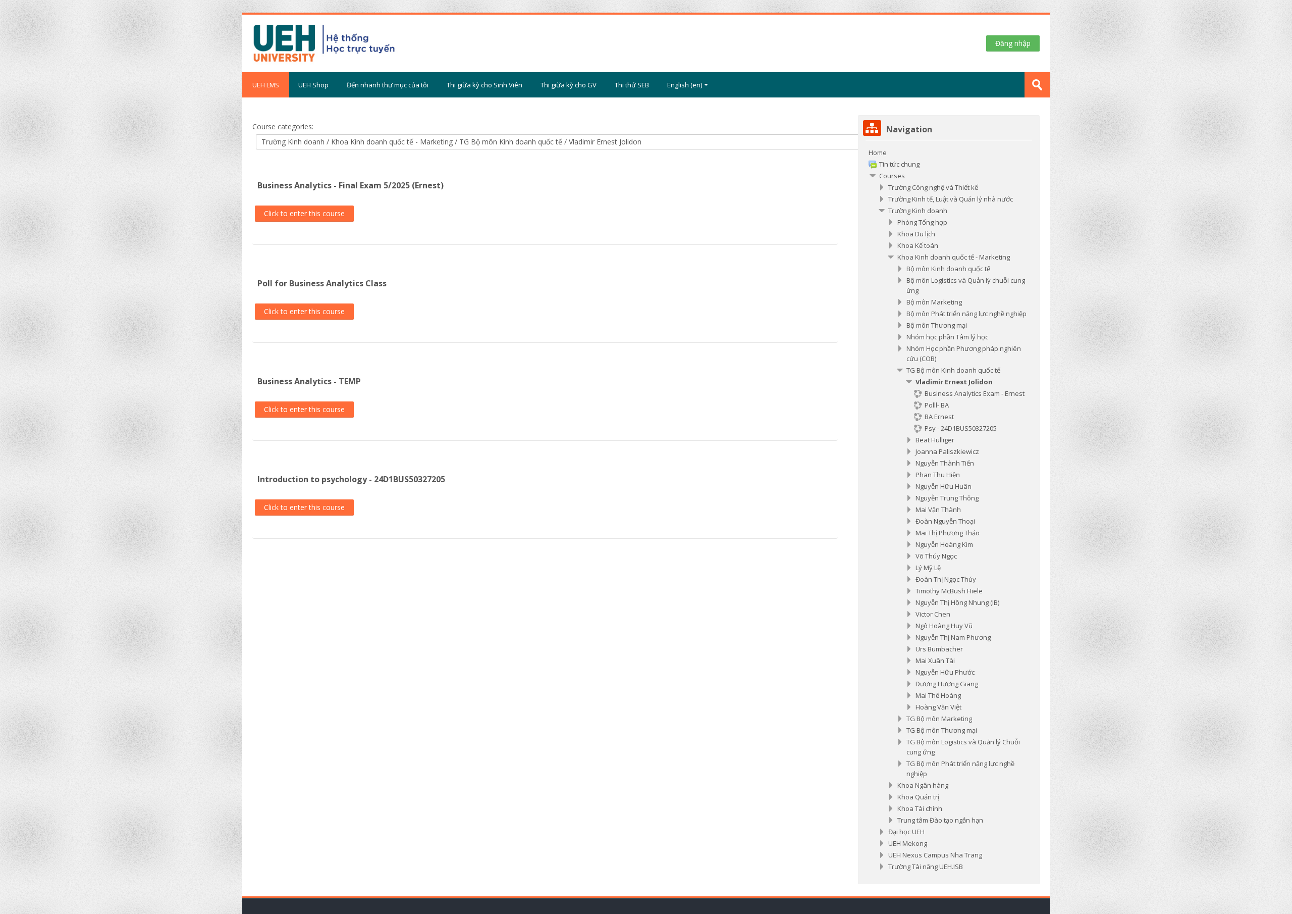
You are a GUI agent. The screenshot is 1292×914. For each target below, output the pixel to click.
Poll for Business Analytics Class (322, 283)
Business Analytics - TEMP (309, 381)
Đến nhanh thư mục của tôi (387, 84)
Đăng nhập (1013, 43)
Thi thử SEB (632, 84)
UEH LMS (265, 84)
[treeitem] (949, 509)
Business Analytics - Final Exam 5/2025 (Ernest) (350, 185)
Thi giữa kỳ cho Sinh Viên (484, 84)
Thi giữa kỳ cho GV (569, 84)
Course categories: (282, 126)
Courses (892, 175)
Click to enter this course (304, 213)
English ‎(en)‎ (684, 84)
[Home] (362, 42)
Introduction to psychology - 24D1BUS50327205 (351, 479)
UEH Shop (313, 84)
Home (878, 152)
